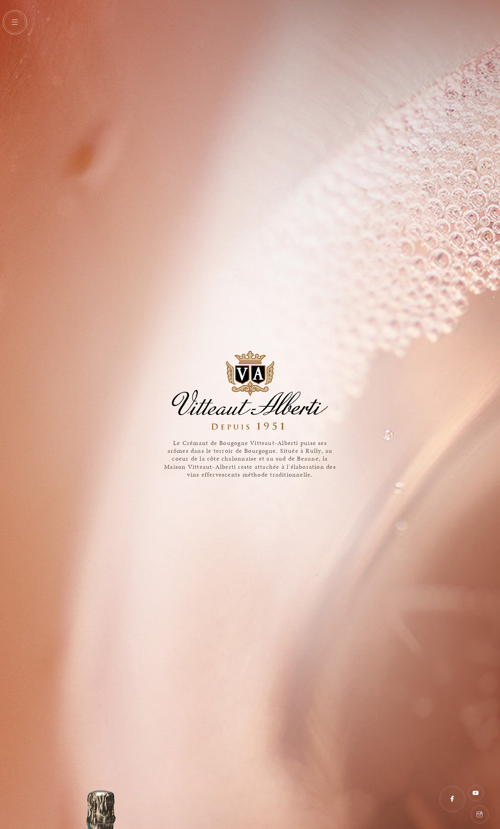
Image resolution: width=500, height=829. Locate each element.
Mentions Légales (436, 811)
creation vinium (493, 784)
